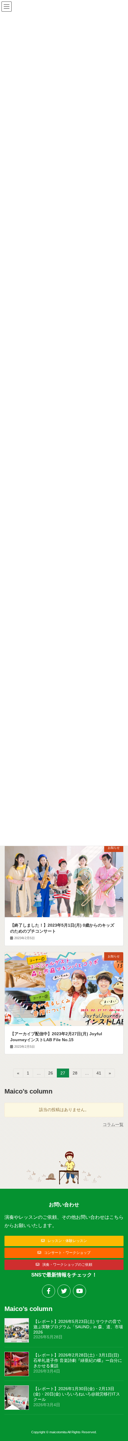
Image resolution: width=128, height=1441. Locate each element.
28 (74, 1073)
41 (98, 1073)
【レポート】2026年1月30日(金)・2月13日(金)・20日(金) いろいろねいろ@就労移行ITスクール (76, 1394)
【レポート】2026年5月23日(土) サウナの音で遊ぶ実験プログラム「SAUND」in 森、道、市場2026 (78, 1327)
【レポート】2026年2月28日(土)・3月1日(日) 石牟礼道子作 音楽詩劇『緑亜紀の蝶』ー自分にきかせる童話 (77, 1360)
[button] (64, 1241)
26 (50, 1073)
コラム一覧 (113, 1124)
